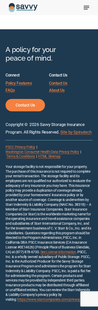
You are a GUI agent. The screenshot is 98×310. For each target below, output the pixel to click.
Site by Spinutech (75, 132)
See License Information (58, 252)
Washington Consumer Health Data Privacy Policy (42, 152)
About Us (56, 90)
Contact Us (58, 83)
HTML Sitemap (49, 156)
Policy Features (19, 83)
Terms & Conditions (20, 156)
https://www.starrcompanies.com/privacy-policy (53, 299)
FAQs (10, 90)
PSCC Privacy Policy (20, 147)
